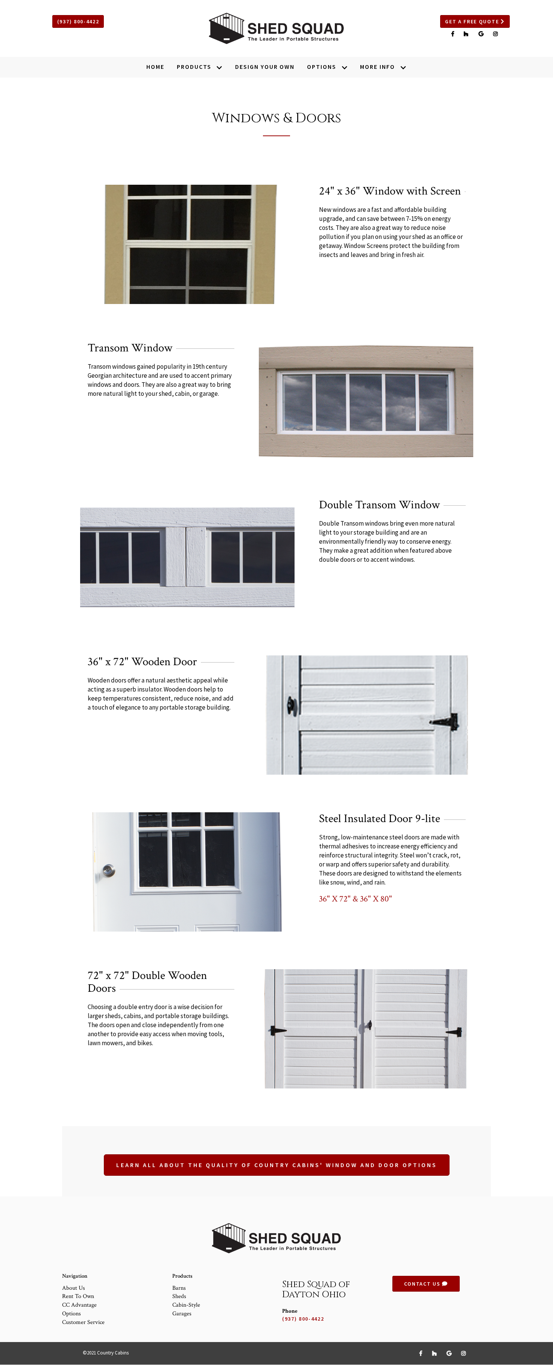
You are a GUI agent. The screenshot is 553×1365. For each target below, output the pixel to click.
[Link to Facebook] (453, 33)
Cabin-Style (186, 1305)
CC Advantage (79, 1305)
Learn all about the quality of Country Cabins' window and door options (276, 1165)
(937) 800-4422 (78, 21)
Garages (181, 1314)
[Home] (276, 28)
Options (71, 1314)
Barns (179, 1288)
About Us (73, 1288)
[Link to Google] (482, 33)
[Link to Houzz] (467, 33)
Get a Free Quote (473, 21)
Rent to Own (78, 1296)
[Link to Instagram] (495, 33)
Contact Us (423, 1283)
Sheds (179, 1296)
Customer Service (83, 1322)
